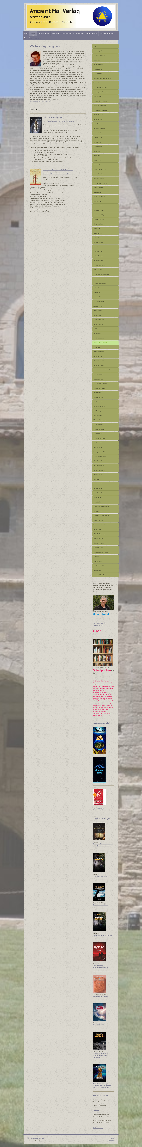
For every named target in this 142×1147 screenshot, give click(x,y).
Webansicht (110, 1140)
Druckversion (33, 1138)
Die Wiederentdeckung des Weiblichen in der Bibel (58, 121)
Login (112, 1138)
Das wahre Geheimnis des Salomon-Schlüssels (57, 174)
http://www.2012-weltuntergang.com (41, 101)
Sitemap (41, 1138)
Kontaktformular (98, 1128)
